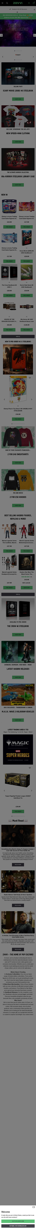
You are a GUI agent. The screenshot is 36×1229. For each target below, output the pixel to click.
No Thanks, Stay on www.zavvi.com (18, 1226)
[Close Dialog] (34, 1207)
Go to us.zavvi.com (18, 1221)
